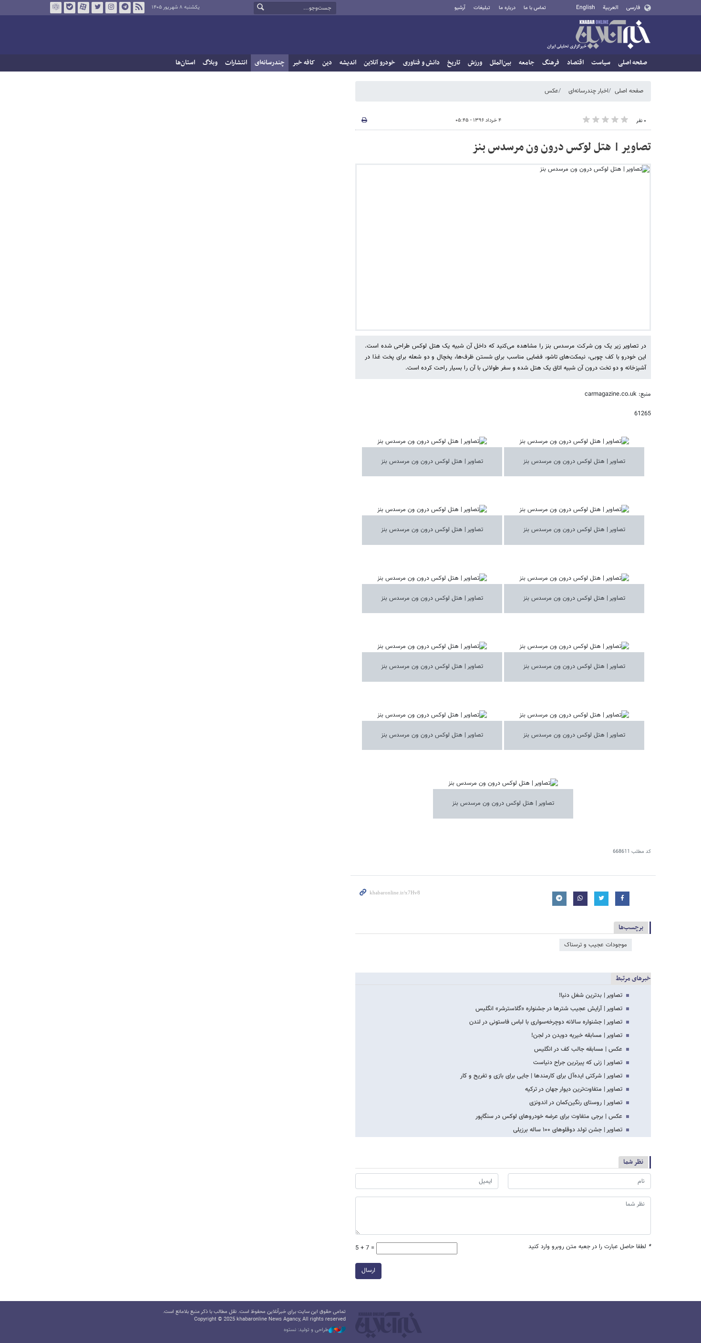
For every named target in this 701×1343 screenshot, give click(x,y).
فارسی (633, 7)
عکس (551, 91)
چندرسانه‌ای (270, 62)
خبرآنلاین (598, 35)
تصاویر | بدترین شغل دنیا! (590, 995)
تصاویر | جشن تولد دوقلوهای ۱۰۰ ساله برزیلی (567, 1130)
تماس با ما (535, 8)
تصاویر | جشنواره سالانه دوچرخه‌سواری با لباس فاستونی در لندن (545, 1022)
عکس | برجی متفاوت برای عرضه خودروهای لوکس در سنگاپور (548, 1116)
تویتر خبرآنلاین (97, 7)
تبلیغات (482, 8)
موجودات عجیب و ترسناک (595, 945)
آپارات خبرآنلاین (83, 7)
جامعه (527, 62)
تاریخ (453, 62)
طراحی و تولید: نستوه (306, 1330)
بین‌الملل (500, 62)
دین (327, 62)
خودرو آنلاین (379, 62)
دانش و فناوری (421, 62)
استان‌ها (185, 62)
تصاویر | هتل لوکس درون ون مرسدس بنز (561, 147)
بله (69, 7)
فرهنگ (550, 62)
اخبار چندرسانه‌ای (588, 91)
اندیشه (348, 62)
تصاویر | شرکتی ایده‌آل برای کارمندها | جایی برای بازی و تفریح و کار (541, 1076)
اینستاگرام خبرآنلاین (111, 7)
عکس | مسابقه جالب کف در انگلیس (578, 1049)
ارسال (368, 1270)
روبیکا (56, 7)
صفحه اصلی (632, 62)
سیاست (600, 62)
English (585, 7)
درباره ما (507, 8)
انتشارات (236, 62)
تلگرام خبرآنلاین (125, 7)
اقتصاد (575, 62)
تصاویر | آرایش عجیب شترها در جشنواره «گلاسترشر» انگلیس (548, 1009)
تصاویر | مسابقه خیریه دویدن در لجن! (576, 1035)
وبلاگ (210, 62)
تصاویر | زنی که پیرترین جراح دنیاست (577, 1062)
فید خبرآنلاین (138, 7)
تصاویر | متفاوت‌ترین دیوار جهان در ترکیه (573, 1089)
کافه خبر (303, 62)
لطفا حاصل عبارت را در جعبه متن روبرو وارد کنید (589, 1246)
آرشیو (459, 8)
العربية (611, 7)
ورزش (475, 62)
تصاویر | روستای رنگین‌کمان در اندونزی (575, 1102)
